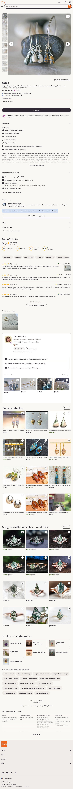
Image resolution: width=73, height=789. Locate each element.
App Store (7, 768)
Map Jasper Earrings (25, 674)
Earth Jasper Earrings (45, 684)
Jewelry (30, 706)
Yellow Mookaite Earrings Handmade (34, 688)
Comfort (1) (40, 257)
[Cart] (70, 2)
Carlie (60, 275)
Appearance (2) (28, 257)
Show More (36, 734)
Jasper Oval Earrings (43, 693)
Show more (66, 527)
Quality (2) (18, 257)
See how (54, 210)
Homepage (23, 706)
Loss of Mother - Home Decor (62, 722)
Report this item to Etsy (63, 80)
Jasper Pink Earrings (55, 688)
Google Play (21, 768)
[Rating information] (14, 342)
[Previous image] (11, 44)
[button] (31, 348)
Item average (13, 242)
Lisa (61, 263)
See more (67, 408)
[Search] (70, 6)
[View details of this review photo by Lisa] (67, 268)
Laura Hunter (19, 336)
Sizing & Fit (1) (50, 257)
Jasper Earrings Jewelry (42, 674)
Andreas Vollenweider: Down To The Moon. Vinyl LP (9, 719)
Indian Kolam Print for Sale (62, 718)
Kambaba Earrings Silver (30, 679)
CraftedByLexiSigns (61, 725)
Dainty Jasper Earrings (11, 679)
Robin (61, 294)
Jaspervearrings (9, 674)
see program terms (20, 206)
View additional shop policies (36, 216)
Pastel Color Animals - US (27, 718)
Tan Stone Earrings (10, 693)
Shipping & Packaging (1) (64, 257)
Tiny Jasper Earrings (26, 693)
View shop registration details (11, 231)
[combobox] (36, 6)
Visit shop (65, 375)
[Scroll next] (70, 257)
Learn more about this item (36, 165)
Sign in (60, 2)
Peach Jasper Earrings (28, 684)
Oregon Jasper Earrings (61, 674)
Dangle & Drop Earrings (46, 706)
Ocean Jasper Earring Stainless (50, 679)
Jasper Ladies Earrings (11, 688)
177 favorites (36, 702)
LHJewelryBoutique (7, 90)
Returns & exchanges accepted (14, 180)
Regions (26, 787)
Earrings (36, 706)
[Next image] (68, 44)
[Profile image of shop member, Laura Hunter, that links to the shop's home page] (14, 345)
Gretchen (59, 284)
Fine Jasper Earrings (11, 684)
